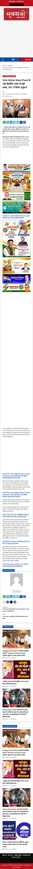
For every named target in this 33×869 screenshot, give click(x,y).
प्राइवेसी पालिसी (18, 855)
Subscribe (28, 59)
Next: (15, 616)
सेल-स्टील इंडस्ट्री (12, 76)
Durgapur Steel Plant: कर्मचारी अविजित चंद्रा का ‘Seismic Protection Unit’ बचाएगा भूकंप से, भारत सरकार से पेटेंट (16, 653)
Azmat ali (6, 658)
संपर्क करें (4, 855)
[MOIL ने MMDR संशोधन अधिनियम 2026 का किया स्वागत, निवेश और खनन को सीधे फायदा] (16, 830)
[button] (2, 59)
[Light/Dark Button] (13, 59)
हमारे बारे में (10, 855)
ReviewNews (27, 865)
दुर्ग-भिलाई (12, 676)
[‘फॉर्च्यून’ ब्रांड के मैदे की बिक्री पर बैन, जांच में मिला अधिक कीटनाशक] (16, 669)
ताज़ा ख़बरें (5, 76)
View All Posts (16, 591)
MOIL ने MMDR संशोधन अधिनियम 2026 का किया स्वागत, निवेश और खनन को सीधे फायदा (16, 844)
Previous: (16, 609)
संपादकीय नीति (26, 855)
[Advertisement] (16, 38)
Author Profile (16, 857)
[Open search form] (17, 59)
